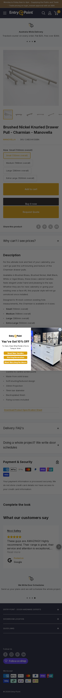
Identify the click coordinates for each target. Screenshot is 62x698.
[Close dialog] (60, 329)
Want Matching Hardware (15, 362)
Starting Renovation (15, 357)
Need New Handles (15, 353)
